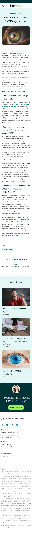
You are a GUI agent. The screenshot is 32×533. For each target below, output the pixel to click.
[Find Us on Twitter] (12, 424)
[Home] (16, 6)
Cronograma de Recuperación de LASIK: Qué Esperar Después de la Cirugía (15, 341)
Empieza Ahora (15, 407)
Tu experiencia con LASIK (7, 453)
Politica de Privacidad (6, 444)
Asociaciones (4, 456)
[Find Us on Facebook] (17, 424)
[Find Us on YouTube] (7, 424)
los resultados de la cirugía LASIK (18, 220)
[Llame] (3, 6)
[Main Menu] (29, 5)
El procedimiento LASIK (7, 249)
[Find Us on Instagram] (2, 424)
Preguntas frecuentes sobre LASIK (10, 432)
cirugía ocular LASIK (15, 233)
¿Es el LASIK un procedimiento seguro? (14, 310)
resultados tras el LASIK (22, 51)
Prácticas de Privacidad (7, 447)
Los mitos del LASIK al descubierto (11, 372)
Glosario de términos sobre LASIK (9, 435)
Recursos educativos (6, 437)
